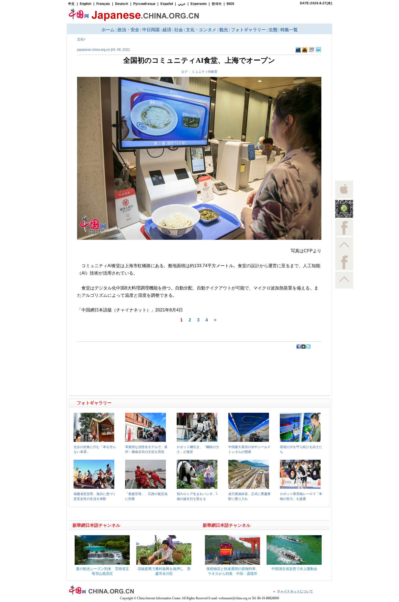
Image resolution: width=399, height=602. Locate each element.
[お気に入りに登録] (311, 51)
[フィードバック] (298, 51)
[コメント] (318, 51)
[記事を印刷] (304, 51)
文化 (80, 39)
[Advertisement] (134, 361)
